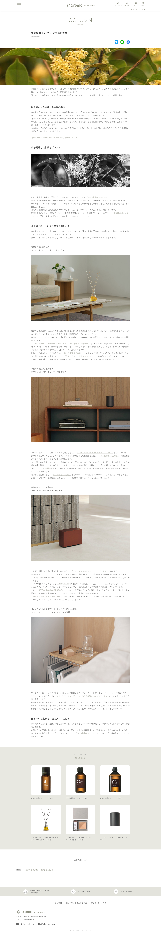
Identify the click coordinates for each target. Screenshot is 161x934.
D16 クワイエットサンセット (78, 356)
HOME (18, 870)
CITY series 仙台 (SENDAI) (50, 590)
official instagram (47, 924)
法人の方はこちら (139, 9)
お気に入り (127, 5)
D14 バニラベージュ (61, 475)
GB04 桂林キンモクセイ (98, 197)
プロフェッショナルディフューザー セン (89, 571)
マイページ (118, 5)
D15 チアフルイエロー (73, 353)
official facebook (26, 924)
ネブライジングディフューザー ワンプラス (94, 453)
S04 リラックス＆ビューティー (46, 596)
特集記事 (27, 870)
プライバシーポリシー (99, 903)
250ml (59, 584)
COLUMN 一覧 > (80, 860)
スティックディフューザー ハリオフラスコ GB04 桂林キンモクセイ (61, 344)
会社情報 (58, 903)
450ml (66, 584)
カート (136, 6)
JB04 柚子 (46, 468)
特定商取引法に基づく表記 (76, 903)
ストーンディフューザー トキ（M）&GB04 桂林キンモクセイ (82, 696)
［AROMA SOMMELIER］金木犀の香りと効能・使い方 (54, 137)
